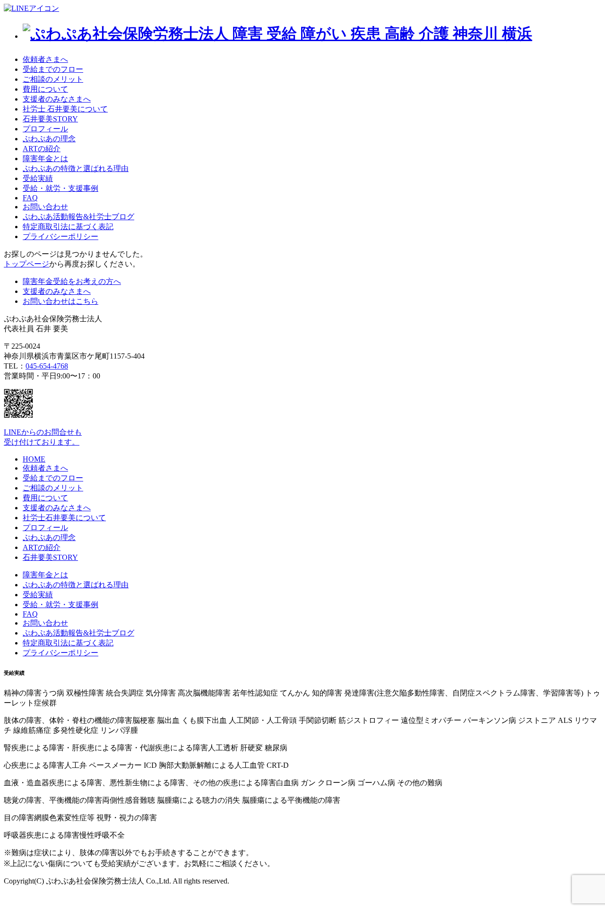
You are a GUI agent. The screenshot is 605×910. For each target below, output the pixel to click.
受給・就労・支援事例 (60, 188)
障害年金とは (45, 159)
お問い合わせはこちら (60, 301)
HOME (34, 459)
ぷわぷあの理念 (49, 139)
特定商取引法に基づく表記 (68, 227)
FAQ (30, 198)
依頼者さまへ (45, 59)
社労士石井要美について (64, 518)
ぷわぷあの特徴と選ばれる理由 (76, 168)
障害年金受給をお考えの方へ (72, 281)
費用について (45, 89)
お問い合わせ (45, 207)
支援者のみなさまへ (57, 99)
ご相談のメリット (53, 79)
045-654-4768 (47, 366)
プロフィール (45, 129)
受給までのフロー (53, 69)
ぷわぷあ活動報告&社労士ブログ (78, 217)
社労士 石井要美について (65, 109)
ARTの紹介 (41, 149)
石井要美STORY (50, 119)
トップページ (26, 264)
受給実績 (38, 178)
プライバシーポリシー (60, 236)
